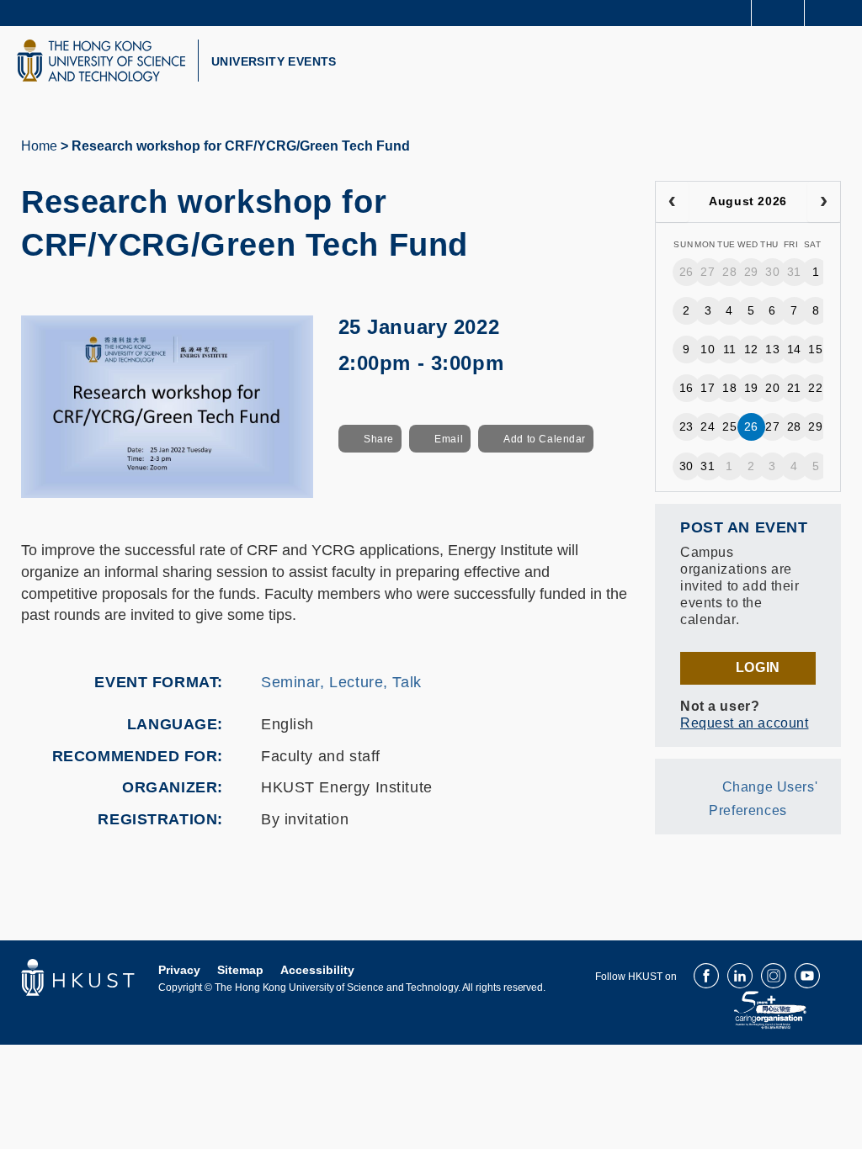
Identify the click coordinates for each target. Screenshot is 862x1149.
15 (815, 349)
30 (772, 271)
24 (707, 426)
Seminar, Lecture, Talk (341, 682)
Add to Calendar (544, 439)
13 (772, 349)
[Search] (837, 12)
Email (448, 439)
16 (686, 387)
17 (707, 387)
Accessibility (317, 970)
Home (39, 146)
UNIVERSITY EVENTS (274, 61)
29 (751, 271)
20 (772, 387)
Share (379, 439)
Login (758, 667)
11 (730, 349)
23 (686, 426)
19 (751, 387)
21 (794, 387)
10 (707, 349)
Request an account (744, 723)
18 (729, 387)
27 (707, 271)
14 (794, 349)
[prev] (672, 202)
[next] (823, 202)
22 (815, 387)
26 (686, 271)
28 (729, 271)
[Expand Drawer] (778, 13)
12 (751, 349)
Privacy (179, 970)
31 (794, 271)
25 (729, 426)
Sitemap (240, 970)
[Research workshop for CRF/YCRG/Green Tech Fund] (167, 405)
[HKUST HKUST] (101, 61)
